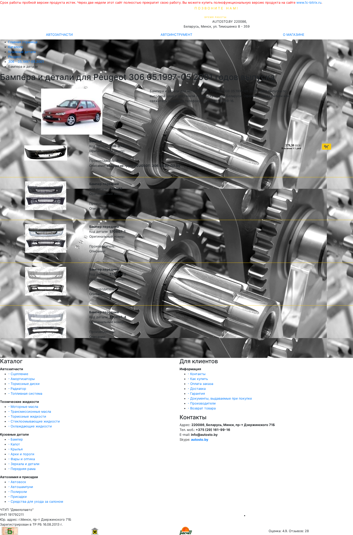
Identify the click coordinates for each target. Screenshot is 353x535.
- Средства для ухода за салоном (35, 501)
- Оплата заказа (200, 384)
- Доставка (197, 389)
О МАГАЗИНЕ (293, 35)
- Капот (14, 444)
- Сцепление (18, 374)
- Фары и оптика (21, 459)
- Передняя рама (22, 469)
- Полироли (17, 492)
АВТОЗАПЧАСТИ (59, 35)
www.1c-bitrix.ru (308, 2)
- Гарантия (196, 393)
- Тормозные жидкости (27, 416)
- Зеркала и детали (23, 464)
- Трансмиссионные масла (29, 411)
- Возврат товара (202, 408)
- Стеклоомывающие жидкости (34, 421)
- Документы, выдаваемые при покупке (220, 398)
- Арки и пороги (21, 454)
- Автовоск (17, 482)
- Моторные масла (23, 407)
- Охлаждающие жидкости (30, 426)
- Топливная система (25, 393)
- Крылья (15, 449)
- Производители (202, 403)
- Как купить (198, 379)
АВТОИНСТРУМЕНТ (176, 35)
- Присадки (17, 497)
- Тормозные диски (24, 384)
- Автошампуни (20, 487)
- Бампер (15, 439)
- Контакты (197, 374)
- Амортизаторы (21, 379)
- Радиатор (17, 389)
